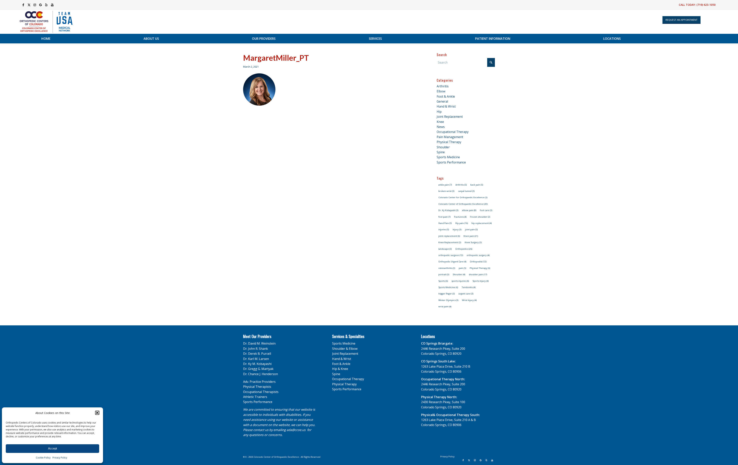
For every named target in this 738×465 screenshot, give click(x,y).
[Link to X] (29, 5)
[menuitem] (46, 38)
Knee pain (471, 236)
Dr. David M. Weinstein (259, 343)
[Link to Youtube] (52, 5)
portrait (443, 274)
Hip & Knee (340, 369)
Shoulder (443, 147)
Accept (52, 448)
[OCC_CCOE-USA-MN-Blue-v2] (43, 22)
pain (462, 268)
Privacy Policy (59, 457)
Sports (443, 280)
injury (457, 229)
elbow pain (469, 210)
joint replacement (449, 236)
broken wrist (446, 191)
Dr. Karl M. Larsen (256, 359)
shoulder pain (478, 274)
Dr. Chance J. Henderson (260, 374)
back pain (476, 184)
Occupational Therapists (260, 392)
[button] (97, 413)
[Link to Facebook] (23, 5)
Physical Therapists (257, 387)
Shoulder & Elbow (344, 348)
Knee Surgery (473, 242)
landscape (445, 248)
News (441, 127)
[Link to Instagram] (35, 5)
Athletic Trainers (255, 397)
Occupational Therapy (453, 132)
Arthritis (443, 86)
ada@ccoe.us (296, 430)
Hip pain (461, 223)
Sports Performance (451, 162)
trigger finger (446, 293)
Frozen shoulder (480, 216)
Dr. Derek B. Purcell (257, 353)
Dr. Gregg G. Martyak (258, 369)
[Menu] (717, 38)
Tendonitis (468, 287)
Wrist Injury (469, 300)
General (442, 101)
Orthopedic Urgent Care (452, 261)
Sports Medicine (448, 157)
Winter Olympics (448, 300)
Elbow (441, 91)
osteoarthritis (446, 268)
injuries (443, 229)
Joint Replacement (450, 116)
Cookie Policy (43, 457)
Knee (440, 122)
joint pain (471, 229)
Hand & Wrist (446, 106)
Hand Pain (445, 223)
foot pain (444, 216)
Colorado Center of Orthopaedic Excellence (463, 203)
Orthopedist (478, 261)
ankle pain (445, 184)
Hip (439, 111)
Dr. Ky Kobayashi (448, 210)
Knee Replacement (449, 242)
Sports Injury (481, 280)
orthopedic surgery (478, 255)
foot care (486, 210)
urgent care (465, 293)
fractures (460, 216)
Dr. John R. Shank (255, 348)
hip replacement (481, 223)
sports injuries (460, 280)
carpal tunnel (466, 191)
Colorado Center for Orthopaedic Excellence (462, 197)
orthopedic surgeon (450, 255)
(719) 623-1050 (706, 5)
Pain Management (450, 137)
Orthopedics (463, 248)
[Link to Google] (40, 5)
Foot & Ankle (446, 96)
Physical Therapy (449, 142)
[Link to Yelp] (46, 5)
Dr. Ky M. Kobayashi (257, 364)
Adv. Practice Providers (259, 382)
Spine (441, 152)
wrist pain (444, 306)
